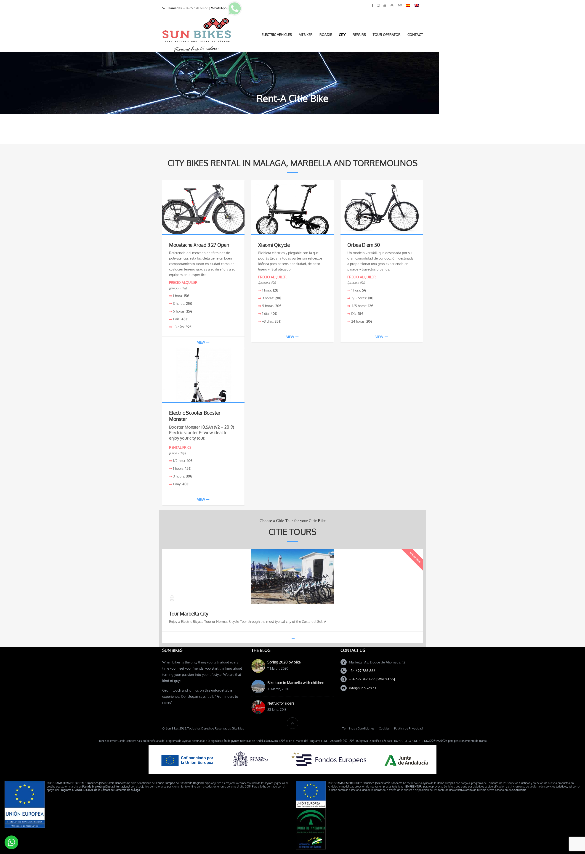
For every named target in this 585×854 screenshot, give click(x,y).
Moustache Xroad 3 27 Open (199, 245)
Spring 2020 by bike (284, 662)
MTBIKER (306, 34)
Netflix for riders (280, 703)
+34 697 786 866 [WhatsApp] (372, 679)
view (201, 342)
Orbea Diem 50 (363, 245)
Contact (415, 34)
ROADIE (325, 34)
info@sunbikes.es (362, 688)
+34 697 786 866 (362, 670)
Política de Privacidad (408, 728)
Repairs (359, 34)
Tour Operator (387, 34)
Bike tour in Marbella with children (295, 682)
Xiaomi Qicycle (274, 245)
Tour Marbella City (188, 613)
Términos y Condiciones (358, 728)
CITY (342, 34)
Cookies (384, 728)
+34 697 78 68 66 (196, 8)
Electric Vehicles (277, 34)
